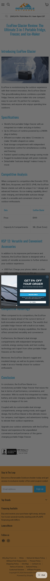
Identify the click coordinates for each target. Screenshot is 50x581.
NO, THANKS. (33, 302)
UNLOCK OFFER (33, 294)
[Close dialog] (47, 277)
